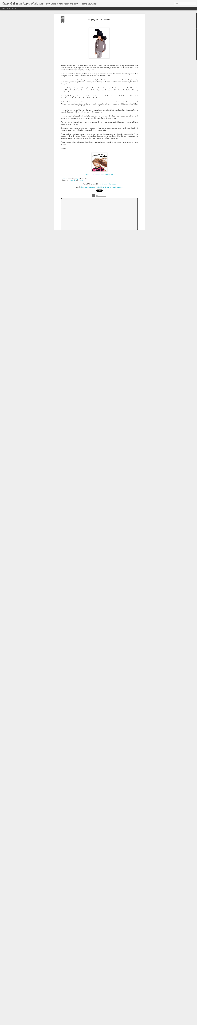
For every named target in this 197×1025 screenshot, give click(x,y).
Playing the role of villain (99, 19)
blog (76, 179)
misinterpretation (112, 187)
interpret (103, 187)
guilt (98, 187)
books (65, 179)
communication (91, 187)
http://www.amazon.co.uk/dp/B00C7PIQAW (99, 175)
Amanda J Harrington (109, 184)
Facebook (72, 181)
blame (83, 187)
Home (14, 8)
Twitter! (80, 181)
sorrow (120, 187)
